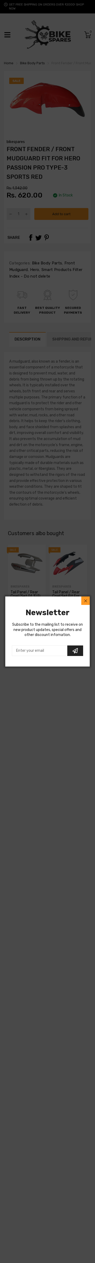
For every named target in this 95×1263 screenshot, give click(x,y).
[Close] (85, 600)
